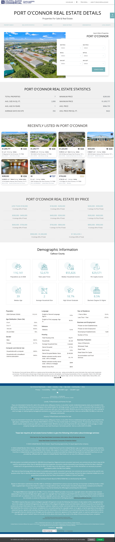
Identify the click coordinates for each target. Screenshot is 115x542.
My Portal (84, 2)
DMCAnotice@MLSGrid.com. (83, 498)
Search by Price (67, 25)
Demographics (87, 25)
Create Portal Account (101, 2)
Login (92, 2)
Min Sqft (62, 60)
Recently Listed (47, 25)
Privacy (38, 390)
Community (76, 387)
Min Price (62, 45)
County (55, 387)
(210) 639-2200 (69, 2)
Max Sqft (85, 60)
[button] (112, 15)
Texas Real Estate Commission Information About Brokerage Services (57, 518)
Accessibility (46, 390)
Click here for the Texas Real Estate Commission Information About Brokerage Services (57, 437)
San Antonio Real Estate (37, 387)
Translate (70, 531)
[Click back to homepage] (17, 2)
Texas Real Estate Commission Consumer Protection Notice (57, 440)
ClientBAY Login (63, 390)
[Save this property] (26, 134)
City (61, 387)
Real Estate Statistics (28, 25)
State (49, 387)
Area (83, 387)
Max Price (85, 45)
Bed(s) (62, 52)
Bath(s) (85, 52)
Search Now (98, 69)
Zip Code (67, 387)
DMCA (54, 390)
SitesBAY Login (74, 390)
